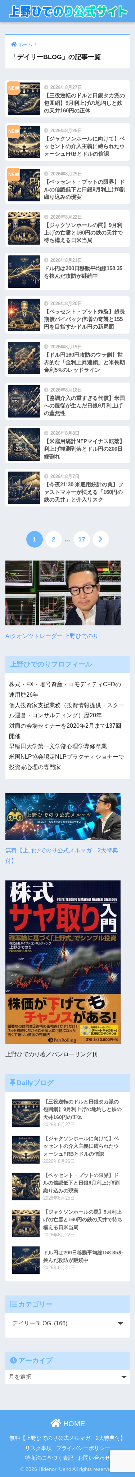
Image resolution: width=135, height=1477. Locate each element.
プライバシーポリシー (83, 1448)
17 (81, 539)
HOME (73, 1424)
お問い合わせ (94, 1458)
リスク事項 (38, 1448)
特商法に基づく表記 (49, 1458)
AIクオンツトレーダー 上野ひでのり (52, 636)
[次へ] (101, 539)
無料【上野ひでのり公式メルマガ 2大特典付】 (61, 855)
